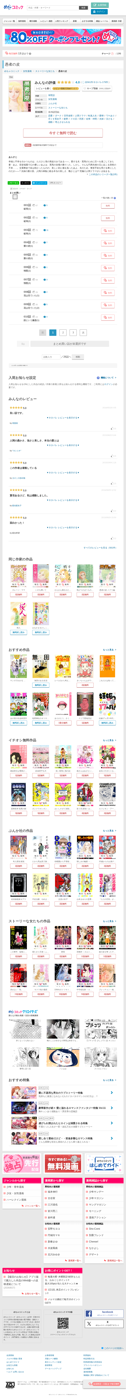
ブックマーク (39, 183)
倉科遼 (51, 1217)
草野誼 (51, 95)
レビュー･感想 (46, 21)
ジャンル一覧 (9, 21)
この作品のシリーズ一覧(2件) (103, 174)
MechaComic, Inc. (72, 1394)
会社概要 (87, 1369)
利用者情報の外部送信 (92, 1362)
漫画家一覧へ (74, 1260)
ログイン (108, 384)
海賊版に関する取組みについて (96, 1375)
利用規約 (87, 1355)
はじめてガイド (12, 1362)
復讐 (66, 119)
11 (47, 230)
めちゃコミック (11, 71)
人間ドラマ (80, 115)
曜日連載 (33, 21)
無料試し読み (19, 632)
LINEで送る (13, 183)
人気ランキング (61, 21)
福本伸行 (53, 1191)
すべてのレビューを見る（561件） (100, 547)
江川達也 (53, 1204)
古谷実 (51, 1198)
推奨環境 (48, 1365)
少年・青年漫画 (15, 1187)
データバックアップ (53, 1369)
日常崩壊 (68, 115)
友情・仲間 (91, 119)
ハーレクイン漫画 (16, 1199)
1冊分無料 (62, 723)
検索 (83, 8)
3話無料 (18, 813)
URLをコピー (55, 183)
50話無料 (85, 994)
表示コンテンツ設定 (53, 1362)
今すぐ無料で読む (63, 133)
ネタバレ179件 (101, 82)
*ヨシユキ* (16, 451)
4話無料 (85, 813)
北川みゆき (54, 1254)
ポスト (27, 183)
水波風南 (53, 1248)
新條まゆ (53, 1241)
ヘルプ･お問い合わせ (15, 1372)
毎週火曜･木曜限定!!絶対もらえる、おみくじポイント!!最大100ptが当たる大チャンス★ (62, 1280)
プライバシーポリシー (92, 1365)
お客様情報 (49, 1355)
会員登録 (10, 1355)
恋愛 (50, 115)
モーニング (95, 1211)
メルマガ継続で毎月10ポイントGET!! (62, 1301)
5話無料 (107, 775)
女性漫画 (27, 71)
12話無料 (85, 956)
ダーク (58, 115)
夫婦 (101, 119)
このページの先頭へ (114, 1348)
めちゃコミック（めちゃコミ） (57, 1394)
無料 (108, 205)
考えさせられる (62, 122)
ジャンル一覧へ (32, 1206)
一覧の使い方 (108, 198)
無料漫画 (22, 21)
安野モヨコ (54, 1228)
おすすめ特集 (87, 21)
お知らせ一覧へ (32, 1293)
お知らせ (10, 1369)
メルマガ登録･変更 (14, 1359)
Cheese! (93, 1241)
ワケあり (110, 115)
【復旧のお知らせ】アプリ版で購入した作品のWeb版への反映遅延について (21, 1282)
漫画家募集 (88, 1372)
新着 (75, 21)
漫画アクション (97, 1217)
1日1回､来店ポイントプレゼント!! (62, 1291)
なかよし (94, 1248)
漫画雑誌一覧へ (114, 1260)
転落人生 (92, 115)
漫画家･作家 (117, 21)
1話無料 (85, 723)
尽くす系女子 (54, 119)
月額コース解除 (51, 1359)
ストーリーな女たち (45, 71)
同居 (81, 119)
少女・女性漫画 (15, 1193)
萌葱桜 (15, 423)
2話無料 (18, 594)
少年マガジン (96, 1198)
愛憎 (101, 115)
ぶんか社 (52, 103)
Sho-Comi (94, 1228)
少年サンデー (96, 1191)
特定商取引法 (88, 1359)
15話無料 (19, 994)
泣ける (109, 119)
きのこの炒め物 (18, 478)
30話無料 (63, 994)
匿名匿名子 (17, 506)
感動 (50, 122)
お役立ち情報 (12, 1365)
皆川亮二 (53, 1211)
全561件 (89, 82)
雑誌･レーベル (102, 21)
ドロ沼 (73, 119)
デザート (94, 1254)
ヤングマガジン (97, 1204)
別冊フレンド (96, 1235)
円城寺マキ (54, 1235)
